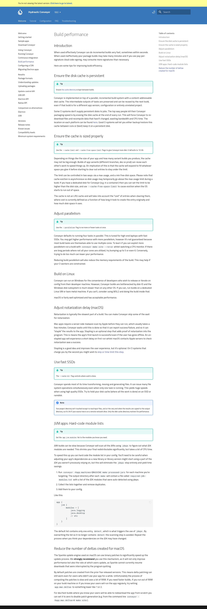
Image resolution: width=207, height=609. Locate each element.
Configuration (45, 21)
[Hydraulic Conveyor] (20, 12)
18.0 (56, 12)
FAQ (56, 21)
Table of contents (166, 33)
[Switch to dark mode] (153, 12)
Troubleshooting (69, 21)
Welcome (22, 21)
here (95, 122)
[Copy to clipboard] (150, 502)
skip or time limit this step (111, 352)
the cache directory (69, 89)
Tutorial (33, 21)
